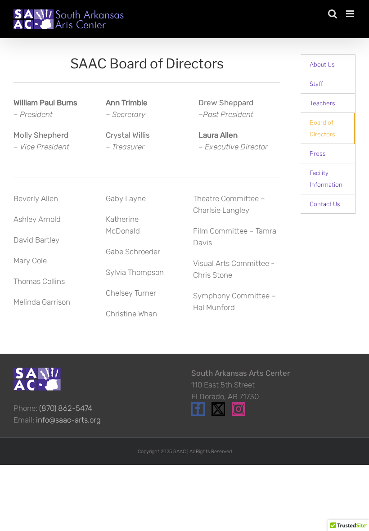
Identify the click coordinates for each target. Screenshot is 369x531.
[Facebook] (198, 409)
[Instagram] (238, 409)
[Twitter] (218, 409)
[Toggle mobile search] (332, 13)
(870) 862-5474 (65, 408)
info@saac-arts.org (68, 419)
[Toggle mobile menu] (351, 13)
